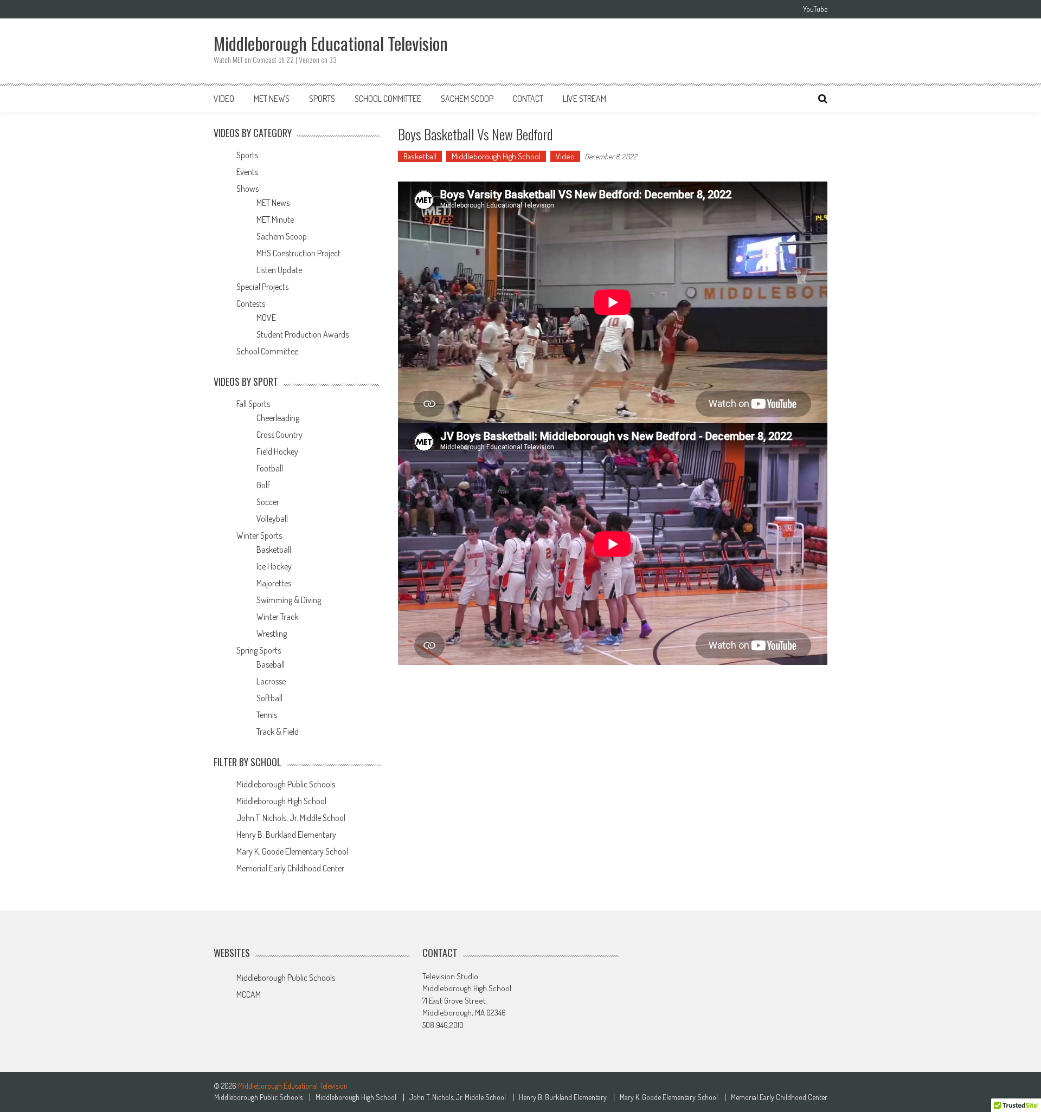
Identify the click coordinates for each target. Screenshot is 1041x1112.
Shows (247, 188)
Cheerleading (277, 417)
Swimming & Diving (288, 599)
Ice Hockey (274, 566)
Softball (269, 698)
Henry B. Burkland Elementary (286, 834)
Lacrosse (271, 681)
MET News (272, 98)
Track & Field (277, 731)
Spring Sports (258, 650)
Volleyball (272, 518)
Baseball (270, 664)
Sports (322, 98)
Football (269, 468)
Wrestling (271, 633)
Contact (528, 98)
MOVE (266, 317)
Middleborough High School (496, 156)
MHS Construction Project (298, 253)
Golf (263, 485)
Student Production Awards (302, 334)
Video (224, 98)
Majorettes (273, 583)
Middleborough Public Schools (285, 784)
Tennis (266, 714)
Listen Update (279, 269)
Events (247, 171)
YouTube (815, 9)
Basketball (419, 156)
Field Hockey (277, 451)
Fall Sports (253, 403)
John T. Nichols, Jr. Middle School (290, 817)
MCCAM (248, 994)
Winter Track (277, 616)
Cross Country (279, 434)
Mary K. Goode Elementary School (292, 851)
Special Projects (262, 286)
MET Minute (275, 219)
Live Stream (584, 98)
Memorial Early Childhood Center (290, 868)
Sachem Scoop (467, 98)
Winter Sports (259, 535)
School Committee (388, 98)
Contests (250, 303)
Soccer (267, 501)
